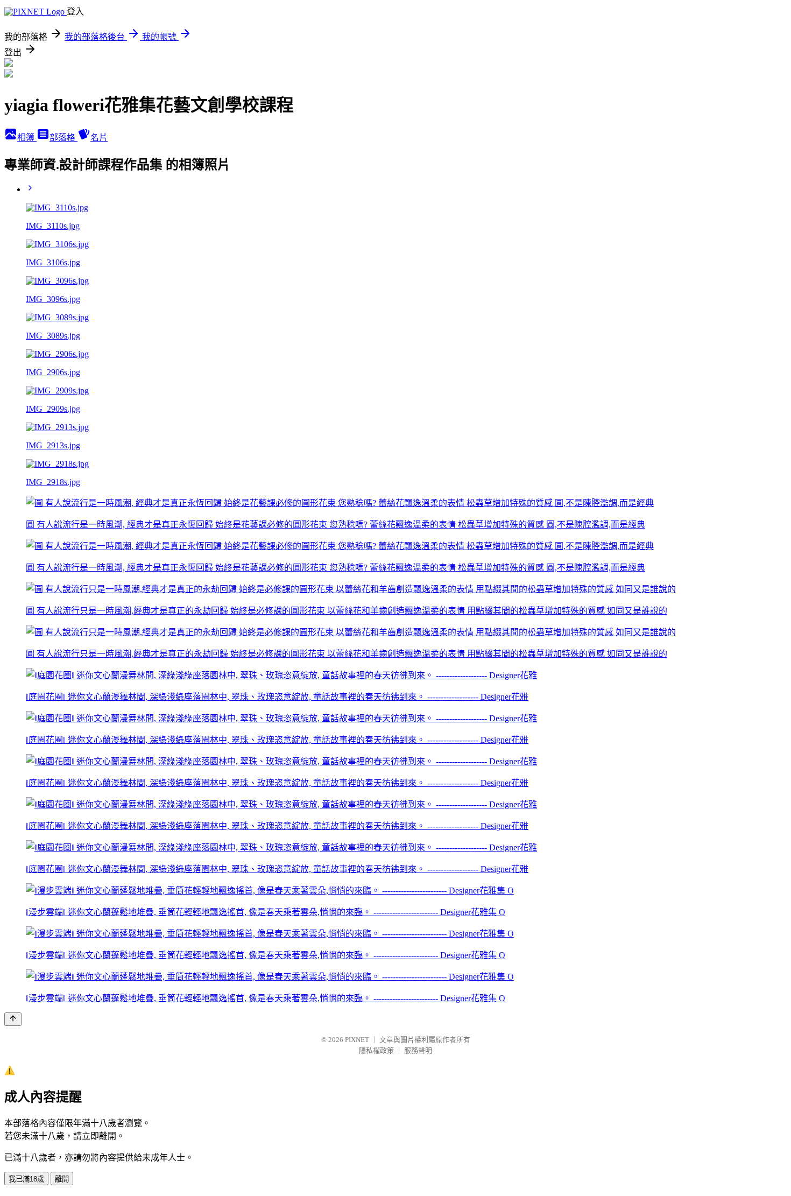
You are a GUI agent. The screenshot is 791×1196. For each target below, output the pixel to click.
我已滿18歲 (26, 1179)
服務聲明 (418, 1050)
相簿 (27, 137)
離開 (62, 1179)
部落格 (63, 137)
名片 (99, 137)
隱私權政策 (376, 1050)
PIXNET (357, 1040)
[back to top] (13, 1019)
